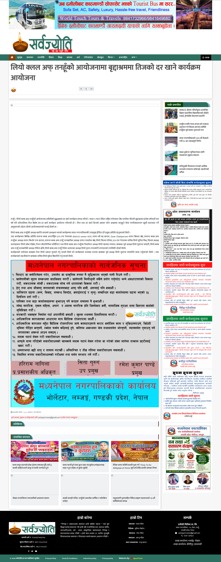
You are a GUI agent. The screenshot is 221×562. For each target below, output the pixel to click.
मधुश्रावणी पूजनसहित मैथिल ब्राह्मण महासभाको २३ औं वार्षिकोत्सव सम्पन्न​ (134, 499)
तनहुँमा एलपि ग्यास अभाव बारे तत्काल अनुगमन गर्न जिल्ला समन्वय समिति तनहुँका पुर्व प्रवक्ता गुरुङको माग (194, 127)
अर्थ (78, 57)
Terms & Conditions (69, 558)
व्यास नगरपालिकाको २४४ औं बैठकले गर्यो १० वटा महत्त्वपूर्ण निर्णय (193, 139)
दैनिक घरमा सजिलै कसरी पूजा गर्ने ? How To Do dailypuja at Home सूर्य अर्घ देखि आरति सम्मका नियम (135, 466)
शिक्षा (60, 57)
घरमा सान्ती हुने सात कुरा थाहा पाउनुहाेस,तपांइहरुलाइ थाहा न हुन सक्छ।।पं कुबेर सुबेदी (83, 466)
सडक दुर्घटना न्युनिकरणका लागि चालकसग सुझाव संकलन (191, 153)
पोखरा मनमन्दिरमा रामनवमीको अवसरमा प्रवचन (31, 498)
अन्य (133, 57)
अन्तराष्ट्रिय (123, 57)
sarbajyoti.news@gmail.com (49, 417)
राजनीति (41, 57)
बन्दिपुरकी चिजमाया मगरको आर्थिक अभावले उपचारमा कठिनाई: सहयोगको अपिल (194, 169)
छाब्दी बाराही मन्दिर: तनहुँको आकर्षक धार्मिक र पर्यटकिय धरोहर (85, 499)
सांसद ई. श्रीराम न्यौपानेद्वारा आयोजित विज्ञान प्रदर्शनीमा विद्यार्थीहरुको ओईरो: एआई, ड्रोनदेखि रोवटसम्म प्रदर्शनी (194, 113)
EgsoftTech (137, 558)
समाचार (30, 57)
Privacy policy (107, 558)
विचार (51, 57)
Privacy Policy (50, 558)
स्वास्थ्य (69, 57)
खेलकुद (100, 57)
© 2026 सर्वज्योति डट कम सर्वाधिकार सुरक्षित (24, 558)
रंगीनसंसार (88, 57)
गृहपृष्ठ (19, 57)
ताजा (207, 57)
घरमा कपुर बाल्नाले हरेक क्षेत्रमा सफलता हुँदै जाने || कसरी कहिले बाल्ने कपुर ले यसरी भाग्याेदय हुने (32, 466)
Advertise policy (89, 558)
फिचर (110, 57)
